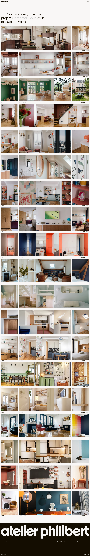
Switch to (4, 541)
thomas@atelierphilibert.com (62, 541)
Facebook (77, 541)
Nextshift (81, 554)
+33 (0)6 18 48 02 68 (61, 542)
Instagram (77, 542)
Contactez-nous (24, 18)
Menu (88, 1)
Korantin (88, 554)
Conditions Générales (5, 542)
